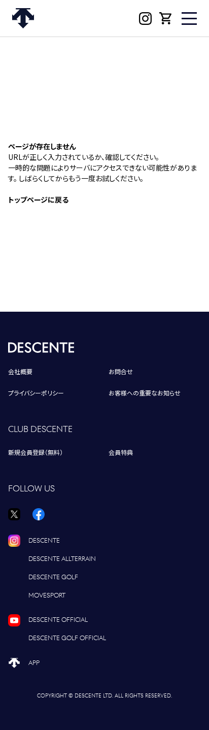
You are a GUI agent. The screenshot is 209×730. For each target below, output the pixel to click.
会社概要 (20, 372)
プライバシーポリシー (36, 393)
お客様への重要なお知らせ (145, 393)
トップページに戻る (38, 199)
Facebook (38, 514)
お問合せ (121, 372)
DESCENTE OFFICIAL (58, 619)
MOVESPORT (46, 595)
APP (34, 663)
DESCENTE (44, 540)
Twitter (14, 514)
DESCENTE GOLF (53, 577)
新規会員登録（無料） (35, 452)
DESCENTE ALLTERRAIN (62, 558)
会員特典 (121, 452)
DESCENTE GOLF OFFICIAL (67, 638)
